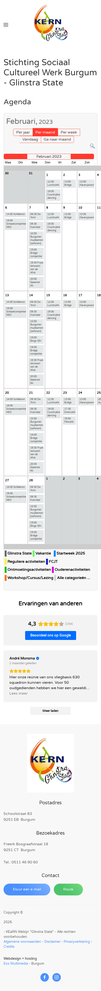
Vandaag (30, 139)
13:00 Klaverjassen (87, 183)
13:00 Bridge (68, 183)
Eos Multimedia (16, 964)
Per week (69, 132)
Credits (9, 947)
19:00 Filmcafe (69, 420)
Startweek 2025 (71, 553)
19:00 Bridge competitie (36, 253)
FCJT (53, 561)
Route (68, 889)
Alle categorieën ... (73, 577)
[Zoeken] (92, 145)
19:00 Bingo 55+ (36, 339)
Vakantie (43, 553)
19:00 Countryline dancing (53, 194)
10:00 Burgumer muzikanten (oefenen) (36, 238)
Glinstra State (20, 553)
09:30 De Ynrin (35, 216)
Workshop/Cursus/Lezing (30, 577)
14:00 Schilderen (15, 214)
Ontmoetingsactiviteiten (29, 569)
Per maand (45, 132)
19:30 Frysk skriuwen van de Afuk (36, 267)
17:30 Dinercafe (69, 411)
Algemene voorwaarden (22, 942)
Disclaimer (52, 942)
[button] (6, 24)
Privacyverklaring (77, 942)
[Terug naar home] (50, 24)
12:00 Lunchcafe (53, 183)
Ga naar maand (57, 139)
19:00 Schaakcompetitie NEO (16, 224)
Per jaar (23, 132)
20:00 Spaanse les (35, 282)
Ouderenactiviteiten (72, 569)
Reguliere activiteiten (26, 561)
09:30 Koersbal (35, 225)
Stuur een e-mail (27, 889)
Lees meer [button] (18, 693)
